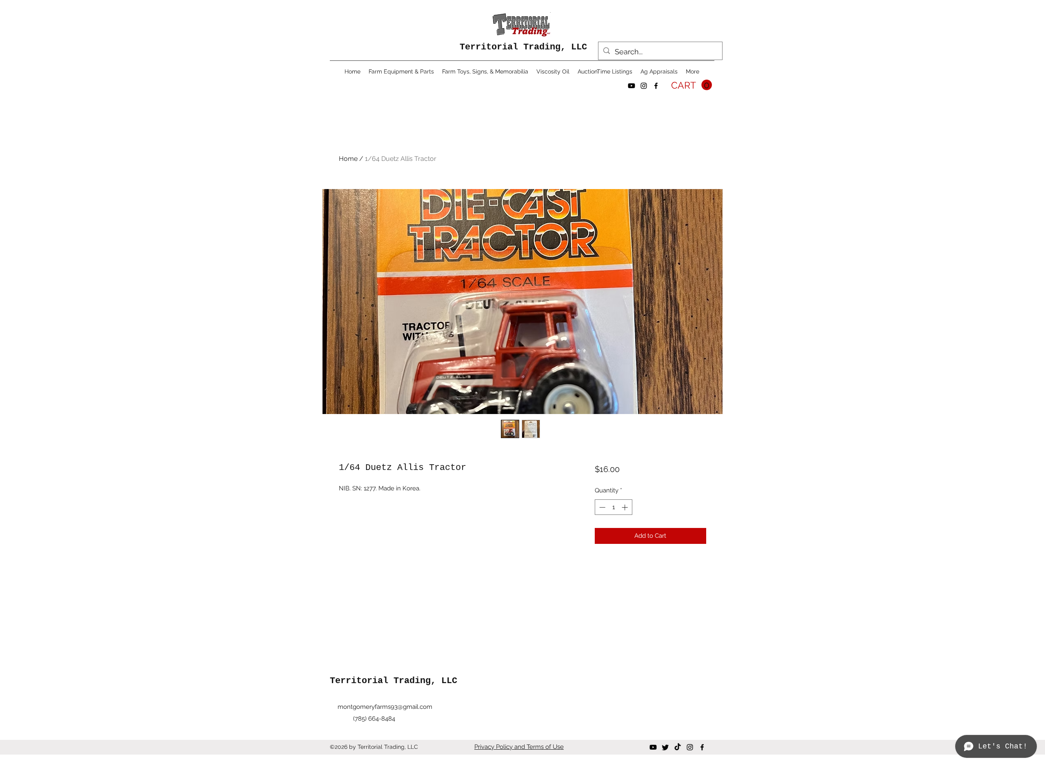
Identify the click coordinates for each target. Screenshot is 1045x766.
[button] (691, 85)
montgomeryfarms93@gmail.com (385, 706)
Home (348, 159)
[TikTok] (678, 747)
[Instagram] (644, 86)
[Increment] (625, 507)
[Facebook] (656, 86)
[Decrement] (601, 507)
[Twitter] (665, 747)
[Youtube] (631, 86)
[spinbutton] (613, 507)
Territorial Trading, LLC (523, 47)
